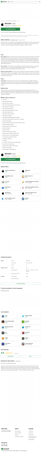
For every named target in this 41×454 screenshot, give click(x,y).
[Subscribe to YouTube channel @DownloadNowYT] (6, 445)
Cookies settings (31, 439)
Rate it (30, 356)
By (7, 25)
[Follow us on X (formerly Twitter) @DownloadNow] (4, 445)
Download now (11, 29)
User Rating (14, 25)
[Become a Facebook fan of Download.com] (2, 445)
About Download (17, 431)
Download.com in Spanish (19, 436)
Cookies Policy (31, 434)
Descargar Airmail (4, 290)
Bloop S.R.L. (19, 361)
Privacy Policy (31, 431)
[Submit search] (8, 2)
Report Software (21, 283)
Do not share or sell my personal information (32, 437)
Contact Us (17, 434)
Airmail (10, 23)
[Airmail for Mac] (2, 24)
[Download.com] (4, 1)
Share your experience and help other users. (17, 32)
